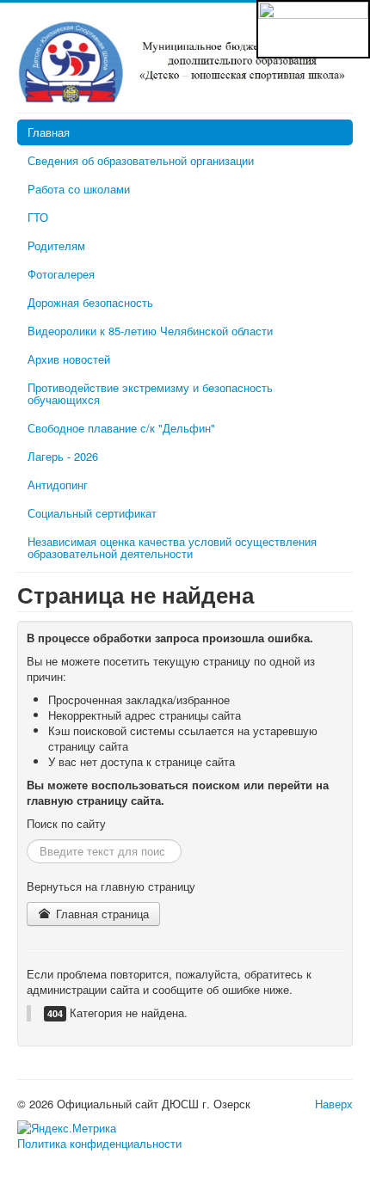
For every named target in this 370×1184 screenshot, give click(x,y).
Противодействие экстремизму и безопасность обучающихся (150, 393)
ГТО (38, 217)
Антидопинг (58, 484)
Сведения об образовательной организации (141, 160)
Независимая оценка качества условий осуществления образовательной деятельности (172, 547)
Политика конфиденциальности (99, 1143)
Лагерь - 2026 (63, 456)
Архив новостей (69, 359)
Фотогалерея (61, 274)
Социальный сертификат (92, 513)
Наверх (334, 1103)
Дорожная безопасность (90, 302)
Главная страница (100, 913)
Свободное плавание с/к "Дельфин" (121, 428)
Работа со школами (79, 189)
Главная (49, 132)
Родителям (56, 245)
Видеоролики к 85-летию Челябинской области (150, 330)
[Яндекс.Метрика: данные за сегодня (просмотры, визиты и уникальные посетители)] (66, 1128)
